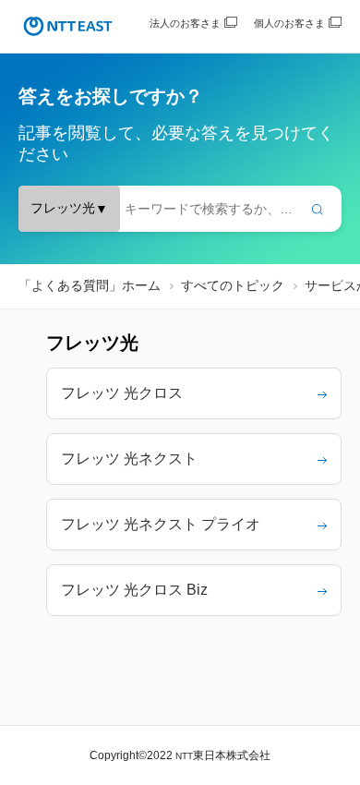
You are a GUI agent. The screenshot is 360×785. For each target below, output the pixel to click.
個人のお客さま (289, 23)
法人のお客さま (185, 23)
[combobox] (180, 209)
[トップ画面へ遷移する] (68, 26)
